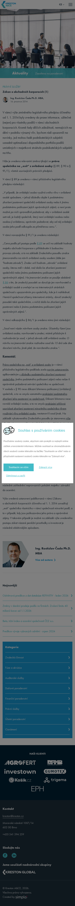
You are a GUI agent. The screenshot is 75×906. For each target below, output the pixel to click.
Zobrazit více (45, 467)
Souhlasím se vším (18, 467)
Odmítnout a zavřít (15, 475)
